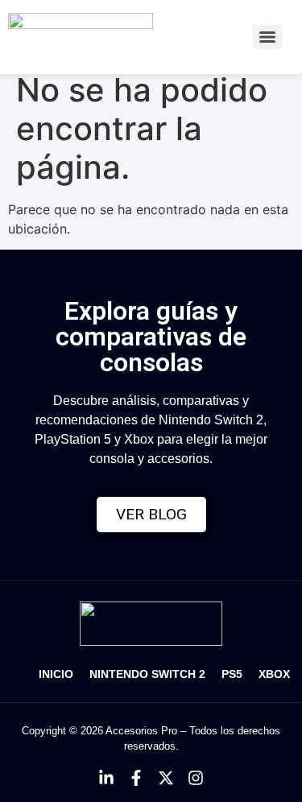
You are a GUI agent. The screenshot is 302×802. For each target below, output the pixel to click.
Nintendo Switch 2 (147, 674)
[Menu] (267, 37)
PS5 (231, 674)
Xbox (274, 674)
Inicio (56, 674)
